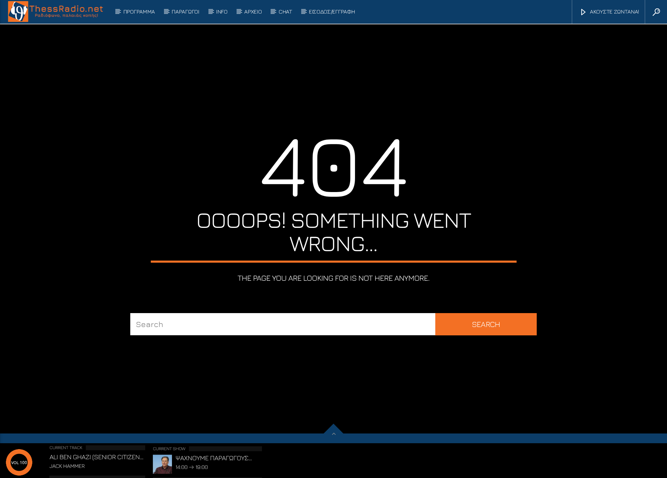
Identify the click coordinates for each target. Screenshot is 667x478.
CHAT (285, 11)
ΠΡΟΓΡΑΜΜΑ (139, 11)
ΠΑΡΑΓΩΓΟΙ (185, 11)
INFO (222, 11)
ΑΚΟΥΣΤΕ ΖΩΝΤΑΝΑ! (613, 11)
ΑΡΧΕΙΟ (253, 11)
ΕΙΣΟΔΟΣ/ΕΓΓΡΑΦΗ (332, 11)
